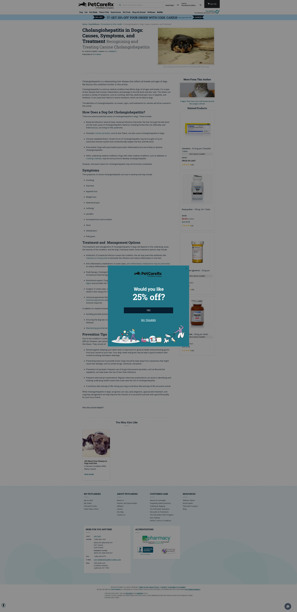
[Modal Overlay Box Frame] (148, 306)
